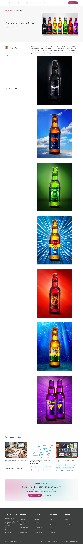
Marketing (58, 467)
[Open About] (46, 2)
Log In (66, 2)
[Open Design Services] (23, 2)
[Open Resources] (41, 2)
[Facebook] (5, 532)
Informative (69, 465)
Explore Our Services (35, 495)
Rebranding (48, 466)
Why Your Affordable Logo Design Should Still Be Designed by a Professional (40, 461)
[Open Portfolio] (34, 2)
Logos (43, 466)
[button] (24, 56)
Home (6, 10)
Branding (33, 466)
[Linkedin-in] (10, 532)
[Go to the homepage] (10, 3)
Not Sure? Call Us (49, 495)
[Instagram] (8, 532)
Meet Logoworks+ (72, 2)
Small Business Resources (68, 467)
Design (9, 10)
